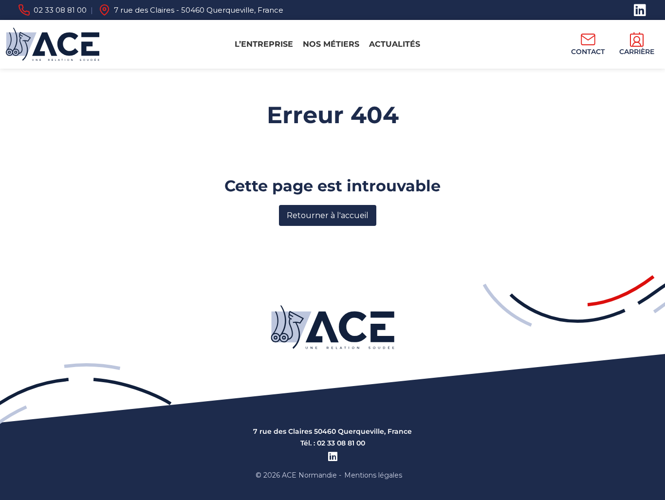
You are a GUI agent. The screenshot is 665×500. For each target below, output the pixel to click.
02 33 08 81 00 (60, 10)
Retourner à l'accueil (328, 215)
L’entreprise (264, 44)
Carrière (636, 51)
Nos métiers (331, 44)
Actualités (394, 44)
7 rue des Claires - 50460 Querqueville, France (198, 10)
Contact (588, 51)
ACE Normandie (309, 475)
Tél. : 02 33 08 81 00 (332, 443)
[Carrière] (636, 39)
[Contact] (588, 39)
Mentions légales (373, 475)
